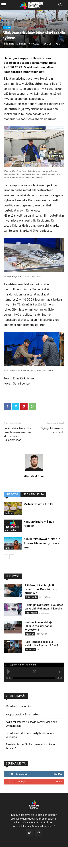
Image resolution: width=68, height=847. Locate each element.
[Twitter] (15, 406)
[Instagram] (29, 832)
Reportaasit (31, 612)
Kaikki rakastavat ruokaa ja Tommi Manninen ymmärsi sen (42, 543)
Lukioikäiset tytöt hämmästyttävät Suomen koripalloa (30, 735)
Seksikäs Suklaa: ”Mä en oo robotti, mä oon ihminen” (30, 746)
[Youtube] (38, 832)
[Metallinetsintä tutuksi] (13, 508)
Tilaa (59, 781)
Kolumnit (30, 634)
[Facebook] (7, 406)
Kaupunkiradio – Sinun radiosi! (23, 714)
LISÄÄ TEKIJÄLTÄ (33, 494)
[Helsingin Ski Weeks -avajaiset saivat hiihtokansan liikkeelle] (13, 609)
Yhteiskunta (31, 597)
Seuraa (57, 773)
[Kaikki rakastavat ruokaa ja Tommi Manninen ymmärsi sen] (13, 543)
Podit (7, 530)
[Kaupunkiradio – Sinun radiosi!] (13, 526)
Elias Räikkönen (17, 43)
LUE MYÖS (12, 494)
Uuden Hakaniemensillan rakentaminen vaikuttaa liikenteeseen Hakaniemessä (18, 434)
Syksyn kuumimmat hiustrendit (52, 430)
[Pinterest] (24, 406)
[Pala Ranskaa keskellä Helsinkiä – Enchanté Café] (13, 646)
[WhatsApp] (32, 406)
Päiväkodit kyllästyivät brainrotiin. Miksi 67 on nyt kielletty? (42, 589)
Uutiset (7, 27)
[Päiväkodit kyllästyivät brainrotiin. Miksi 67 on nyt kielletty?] (13, 590)
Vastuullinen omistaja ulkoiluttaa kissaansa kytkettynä (39, 626)
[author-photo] (34, 471)
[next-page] (11, 556)
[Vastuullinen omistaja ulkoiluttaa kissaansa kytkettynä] (13, 627)
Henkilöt (9, 513)
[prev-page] (6, 556)
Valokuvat (30, 649)
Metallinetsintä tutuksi (39, 504)
